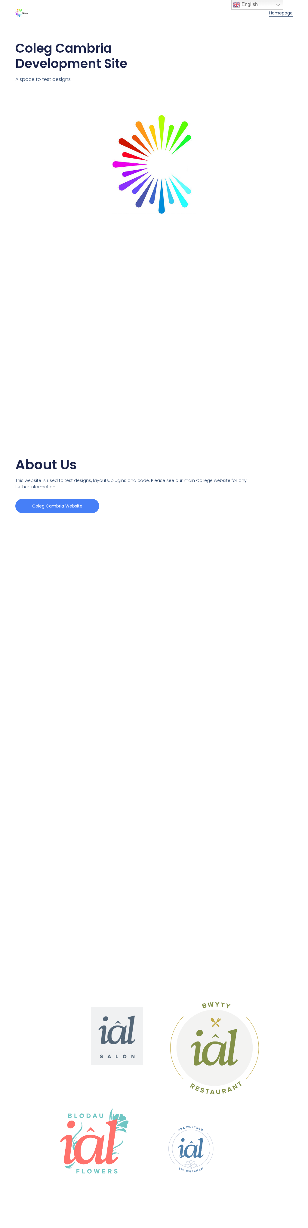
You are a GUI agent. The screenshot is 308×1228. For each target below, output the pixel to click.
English (249, 4)
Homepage (281, 13)
